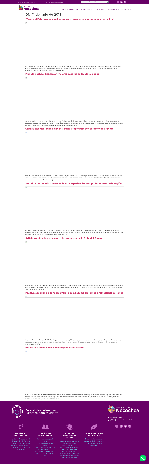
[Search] (108, 2)
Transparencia (112, 9)
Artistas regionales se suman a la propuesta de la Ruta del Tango (63, 238)
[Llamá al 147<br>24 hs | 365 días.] (21, 427)
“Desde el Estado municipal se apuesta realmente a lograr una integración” (69, 19)
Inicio (64, 9)
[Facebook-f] (118, 2)
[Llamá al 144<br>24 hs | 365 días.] (45, 427)
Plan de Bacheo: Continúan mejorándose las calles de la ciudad (62, 74)
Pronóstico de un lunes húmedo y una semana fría (54, 348)
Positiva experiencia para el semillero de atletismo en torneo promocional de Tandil (74, 293)
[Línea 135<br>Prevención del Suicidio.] (69, 427)
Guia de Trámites (99, 9)
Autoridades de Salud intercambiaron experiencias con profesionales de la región (73, 184)
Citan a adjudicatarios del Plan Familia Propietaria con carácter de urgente (69, 129)
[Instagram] (125, 2)
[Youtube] (121, 2)
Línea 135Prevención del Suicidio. (69, 436)
